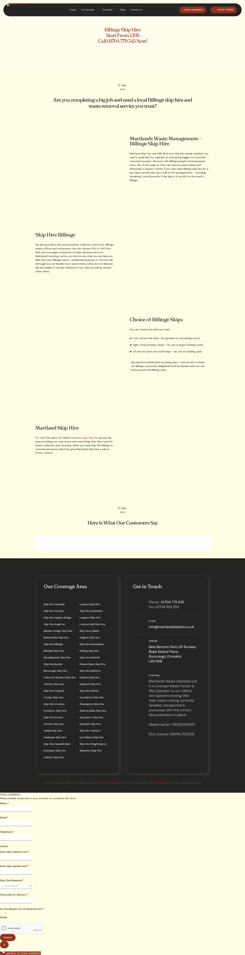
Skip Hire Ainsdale (54, 604)
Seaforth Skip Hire (90, 684)
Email (4, 817)
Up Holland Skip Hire (91, 737)
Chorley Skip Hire (54, 684)
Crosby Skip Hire (53, 697)
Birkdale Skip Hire (54, 651)
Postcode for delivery (14, 894)
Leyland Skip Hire (90, 604)
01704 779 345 (172, 602)
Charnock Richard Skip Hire (60, 677)
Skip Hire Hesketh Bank (57, 744)
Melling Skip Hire (89, 651)
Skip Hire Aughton (54, 624)
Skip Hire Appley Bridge (57, 617)
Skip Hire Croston (54, 704)
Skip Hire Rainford (90, 671)
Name (4, 803)
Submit (8, 937)
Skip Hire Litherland (91, 611)
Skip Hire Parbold (90, 657)
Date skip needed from (15, 852)
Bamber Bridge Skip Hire (58, 631)
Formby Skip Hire (54, 724)
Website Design (109, 783)
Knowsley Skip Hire (55, 750)
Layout (4, 846)
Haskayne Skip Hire (55, 737)
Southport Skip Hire (91, 717)
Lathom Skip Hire (54, 757)
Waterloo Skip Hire (91, 750)
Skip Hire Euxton (53, 717)
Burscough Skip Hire (87, 437)
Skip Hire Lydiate (89, 631)
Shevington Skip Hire (92, 704)
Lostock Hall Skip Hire (92, 624)
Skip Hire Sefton (89, 690)
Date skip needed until (14, 866)
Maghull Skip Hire (90, 637)
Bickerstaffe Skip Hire (56, 637)
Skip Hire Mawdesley (92, 644)
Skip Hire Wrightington (93, 744)
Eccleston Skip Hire (55, 710)
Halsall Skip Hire (53, 730)
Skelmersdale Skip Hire (93, 710)
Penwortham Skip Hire (92, 664)
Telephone (7, 832)
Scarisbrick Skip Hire (92, 697)
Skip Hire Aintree (53, 611)
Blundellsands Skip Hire (57, 657)
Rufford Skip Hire (89, 677)
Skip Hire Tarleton (90, 730)
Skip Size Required (12, 880)
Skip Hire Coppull (54, 690)
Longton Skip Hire (90, 617)
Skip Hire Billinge (53, 644)
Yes (2, 917)
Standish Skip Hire (90, 724)
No (5, 917)
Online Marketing (160, 783)
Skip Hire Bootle (53, 664)
